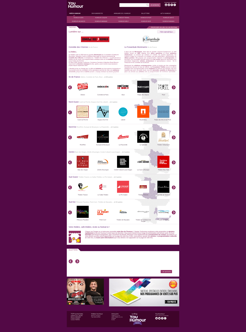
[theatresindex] (166, 32)
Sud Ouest (95, 177)
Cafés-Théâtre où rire (117, 317)
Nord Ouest (93, 102)
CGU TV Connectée (163, 315)
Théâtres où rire (115, 315)
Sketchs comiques (95, 315)
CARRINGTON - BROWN (77, 315)
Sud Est (95, 202)
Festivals (113, 318)
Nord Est (93, 127)
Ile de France (91, 77)
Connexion (167, 2)
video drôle (75, 5)
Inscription (173, 2)
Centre (99, 152)
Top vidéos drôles (95, 317)
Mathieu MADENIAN (76, 317)
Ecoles (113, 319)
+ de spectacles (166, 271)
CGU (156, 315)
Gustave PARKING (75, 319)
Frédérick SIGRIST (75, 318)
